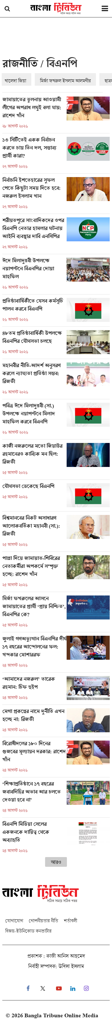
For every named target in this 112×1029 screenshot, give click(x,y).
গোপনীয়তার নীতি (43, 920)
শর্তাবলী (70, 920)
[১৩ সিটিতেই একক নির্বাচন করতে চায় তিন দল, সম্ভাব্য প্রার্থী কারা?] (56, 155)
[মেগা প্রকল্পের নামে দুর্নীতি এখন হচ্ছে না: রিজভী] (56, 722)
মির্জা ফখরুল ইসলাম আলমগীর (65, 80)
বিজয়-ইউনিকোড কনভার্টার (28, 931)
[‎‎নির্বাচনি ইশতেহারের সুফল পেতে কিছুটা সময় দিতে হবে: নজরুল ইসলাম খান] (56, 195)
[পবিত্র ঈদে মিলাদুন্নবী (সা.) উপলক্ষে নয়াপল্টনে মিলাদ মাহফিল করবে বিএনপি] (56, 421)
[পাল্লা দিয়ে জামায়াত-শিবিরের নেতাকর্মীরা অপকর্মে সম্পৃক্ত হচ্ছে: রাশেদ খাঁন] (56, 573)
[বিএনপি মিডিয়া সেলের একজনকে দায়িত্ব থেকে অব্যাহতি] (56, 837)
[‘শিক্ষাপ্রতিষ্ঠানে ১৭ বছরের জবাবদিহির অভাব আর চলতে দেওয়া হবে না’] (56, 799)
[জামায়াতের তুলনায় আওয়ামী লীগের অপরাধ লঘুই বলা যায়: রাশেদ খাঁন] (56, 115)
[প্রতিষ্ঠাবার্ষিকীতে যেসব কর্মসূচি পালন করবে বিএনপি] (56, 312)
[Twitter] (42, 988)
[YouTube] (59, 988)
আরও (56, 862)
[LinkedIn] (72, 988)
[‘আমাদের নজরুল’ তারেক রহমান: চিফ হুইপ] (56, 690)
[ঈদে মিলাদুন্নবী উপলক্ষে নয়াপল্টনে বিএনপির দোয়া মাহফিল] (56, 276)
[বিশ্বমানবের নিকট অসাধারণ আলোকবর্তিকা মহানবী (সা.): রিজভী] (56, 533)
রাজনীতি (20, 65)
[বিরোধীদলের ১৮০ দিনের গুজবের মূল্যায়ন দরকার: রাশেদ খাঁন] (56, 759)
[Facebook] (28, 988)
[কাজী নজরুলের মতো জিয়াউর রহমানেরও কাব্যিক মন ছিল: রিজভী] (56, 461)
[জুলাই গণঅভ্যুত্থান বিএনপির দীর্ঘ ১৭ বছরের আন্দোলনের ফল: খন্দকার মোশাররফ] (56, 654)
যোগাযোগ (14, 920)
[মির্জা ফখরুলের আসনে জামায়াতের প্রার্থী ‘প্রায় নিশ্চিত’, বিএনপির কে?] (56, 613)
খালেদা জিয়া (15, 80)
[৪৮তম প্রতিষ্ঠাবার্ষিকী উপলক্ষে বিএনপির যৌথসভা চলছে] (56, 344)
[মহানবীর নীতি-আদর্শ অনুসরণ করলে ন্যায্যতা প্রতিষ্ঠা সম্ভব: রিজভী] (56, 380)
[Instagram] (86, 988)
